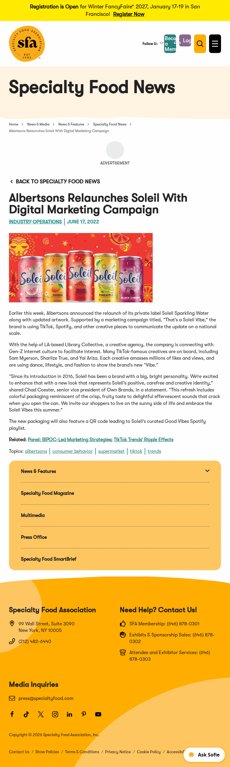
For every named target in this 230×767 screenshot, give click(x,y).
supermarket (111, 451)
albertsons (36, 451)
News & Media (38, 124)
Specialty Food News (109, 124)
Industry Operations (35, 222)
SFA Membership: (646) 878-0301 (164, 624)
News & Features (71, 124)
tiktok (136, 451)
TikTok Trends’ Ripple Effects (143, 439)
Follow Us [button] (150, 44)
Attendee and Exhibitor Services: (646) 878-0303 (169, 656)
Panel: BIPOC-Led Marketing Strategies (69, 439)
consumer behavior (72, 451)
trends (154, 451)
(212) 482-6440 (35, 641)
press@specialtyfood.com (46, 698)
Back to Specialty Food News (58, 181)
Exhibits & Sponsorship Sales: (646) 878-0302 (172, 638)
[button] (185, 40)
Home (13, 124)
